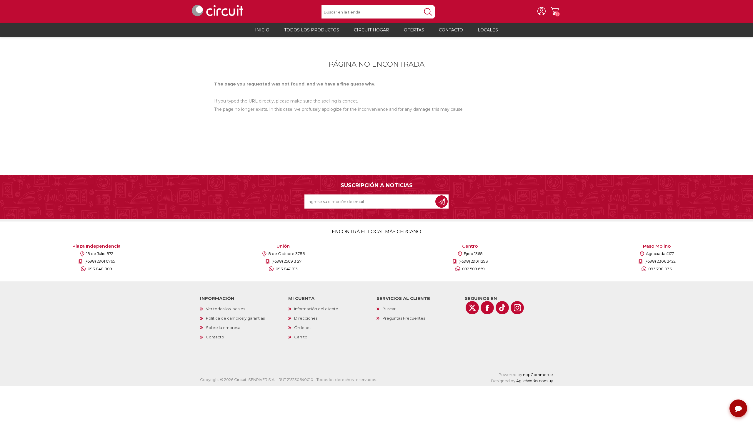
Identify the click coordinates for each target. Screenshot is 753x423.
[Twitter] (472, 307)
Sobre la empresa (223, 327)
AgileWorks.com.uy (534, 380)
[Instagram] (517, 307)
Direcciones (305, 318)
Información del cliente (316, 308)
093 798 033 (660, 268)
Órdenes (302, 327)
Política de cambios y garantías (235, 318)
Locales (488, 30)
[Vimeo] (502, 307)
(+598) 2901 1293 (473, 261)
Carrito (554, 11)
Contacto (215, 337)
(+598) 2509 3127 (286, 261)
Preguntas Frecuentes (403, 318)
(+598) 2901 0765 (99, 261)
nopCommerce (538, 374)
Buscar (389, 308)
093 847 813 (287, 268)
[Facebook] (487, 307)
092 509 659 (473, 268)
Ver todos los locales (225, 308)
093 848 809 (100, 268)
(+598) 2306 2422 (660, 261)
